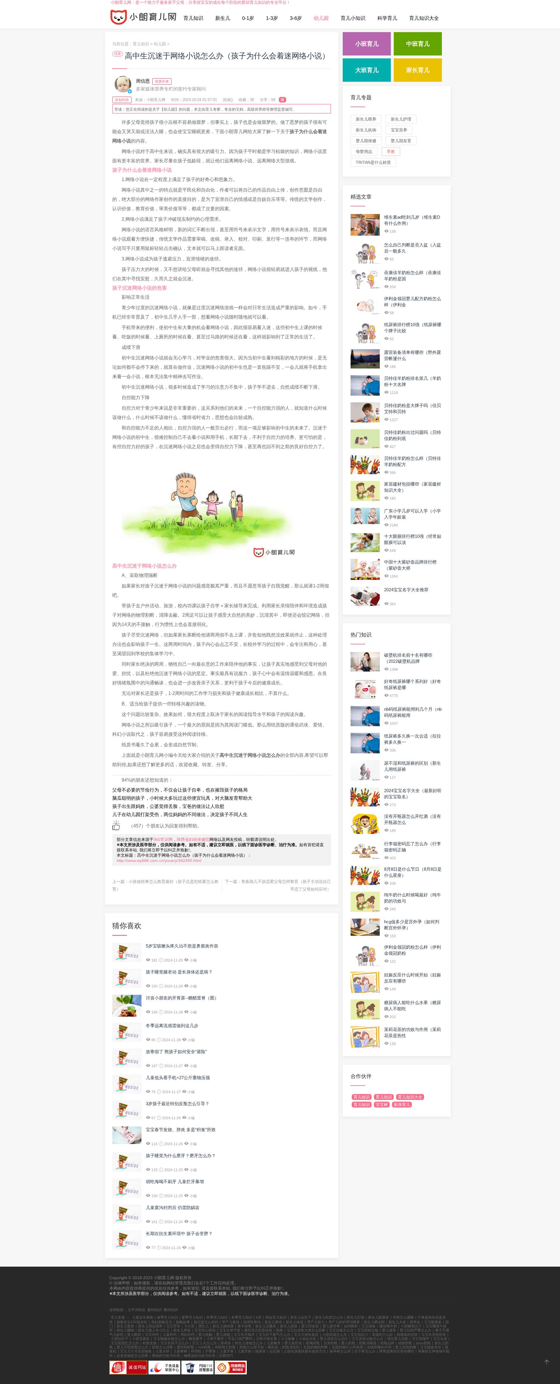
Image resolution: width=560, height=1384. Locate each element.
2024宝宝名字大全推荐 (406, 589)
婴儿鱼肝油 (293, 1343)
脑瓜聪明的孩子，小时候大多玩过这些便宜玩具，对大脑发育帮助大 (182, 798)
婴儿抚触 (205, 1335)
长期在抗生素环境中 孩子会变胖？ (179, 1233)
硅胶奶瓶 (405, 1343)
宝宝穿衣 (173, 1326)
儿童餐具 (274, 1343)
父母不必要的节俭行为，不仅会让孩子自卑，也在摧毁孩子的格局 (180, 789)
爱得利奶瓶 (185, 1347)
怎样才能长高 (266, 1339)
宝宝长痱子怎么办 (174, 1343)
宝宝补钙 (152, 1335)
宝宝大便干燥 (229, 1330)
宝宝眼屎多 (433, 1322)
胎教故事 (183, 1322)
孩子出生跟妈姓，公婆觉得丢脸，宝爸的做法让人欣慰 (168, 806)
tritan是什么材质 (373, 162)
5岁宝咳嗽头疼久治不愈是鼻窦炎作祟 (182, 945)
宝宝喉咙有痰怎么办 (169, 1339)
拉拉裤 (275, 1351)
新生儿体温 (294, 1322)
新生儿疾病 (366, 130)
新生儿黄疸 (273, 1322)
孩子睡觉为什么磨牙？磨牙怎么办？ (181, 1155)
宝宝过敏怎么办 (341, 1330)
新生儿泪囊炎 (265, 1326)
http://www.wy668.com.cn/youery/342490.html (159, 860)
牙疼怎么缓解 (403, 1317)
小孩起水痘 (307, 1339)
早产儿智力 (316, 1322)
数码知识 (155, 1310)
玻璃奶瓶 (313, 1343)
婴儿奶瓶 (348, 1343)
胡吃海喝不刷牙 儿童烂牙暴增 (175, 1181)
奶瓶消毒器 (368, 1343)
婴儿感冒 (389, 1330)
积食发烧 (150, 1343)
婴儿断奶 (134, 1335)
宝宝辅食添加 (430, 1347)
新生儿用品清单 (150, 1326)
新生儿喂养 (366, 119)
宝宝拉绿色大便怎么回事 (306, 1330)
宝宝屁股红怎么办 (125, 1343)
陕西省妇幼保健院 (193, 839)
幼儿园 (321, 18)
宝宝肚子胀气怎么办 (274, 1335)
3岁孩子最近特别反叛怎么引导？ (177, 1103)
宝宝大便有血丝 (306, 1335)
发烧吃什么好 (382, 1335)
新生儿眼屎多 (378, 1317)
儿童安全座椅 (142, 1317)
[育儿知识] (143, 18)
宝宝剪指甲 (420, 1339)
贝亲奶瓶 (330, 1343)
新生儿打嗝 (355, 1317)
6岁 (259, 1317)
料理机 (196, 1351)
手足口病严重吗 (240, 1339)
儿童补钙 (170, 1335)
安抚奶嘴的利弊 (315, 1347)
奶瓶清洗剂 (291, 1347)
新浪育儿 (402, 1104)
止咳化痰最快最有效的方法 (305, 1351)
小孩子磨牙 (215, 1339)
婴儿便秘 (223, 1335)
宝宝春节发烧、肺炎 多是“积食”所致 (181, 1129)
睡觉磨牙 (196, 1339)
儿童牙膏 (227, 1351)
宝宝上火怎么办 (204, 1343)
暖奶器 (273, 1347)
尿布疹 (225, 1343)
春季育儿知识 (167, 1317)
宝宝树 (382, 1104)
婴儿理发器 (310, 1326)
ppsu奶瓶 (423, 1343)
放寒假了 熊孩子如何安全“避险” (176, 1051)
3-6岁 (296, 18)
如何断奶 (351, 1326)
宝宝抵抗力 (359, 1335)
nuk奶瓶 (204, 1347)
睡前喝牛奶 (388, 1326)
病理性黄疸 (252, 1322)
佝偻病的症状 (407, 1335)
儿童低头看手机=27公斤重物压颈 (178, 1077)
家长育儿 (418, 70)
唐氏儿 (203, 1326)
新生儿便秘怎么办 (249, 1343)
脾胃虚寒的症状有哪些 (396, 1351)
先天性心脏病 (205, 1330)
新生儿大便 (397, 1322)
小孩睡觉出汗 (411, 1326)
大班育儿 (367, 70)
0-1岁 (248, 18)
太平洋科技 (136, 1310)
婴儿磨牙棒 (331, 1326)
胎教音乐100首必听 (132, 1322)
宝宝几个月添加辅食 (136, 1351)
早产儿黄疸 (230, 1322)
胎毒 (279, 1330)
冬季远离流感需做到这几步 (172, 1025)
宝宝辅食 (369, 1326)
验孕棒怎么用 (340, 1351)
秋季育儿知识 (217, 1317)
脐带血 (415, 1322)
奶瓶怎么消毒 (162, 1347)
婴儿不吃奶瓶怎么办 (132, 1347)
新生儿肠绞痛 (223, 1326)
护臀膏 (210, 1351)
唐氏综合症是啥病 (258, 1330)
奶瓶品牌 (387, 1343)
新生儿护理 (401, 119)
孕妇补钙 (188, 1335)
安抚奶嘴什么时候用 (347, 1347)
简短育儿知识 (275, 1317)
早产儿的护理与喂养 (344, 1322)
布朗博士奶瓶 (225, 1347)
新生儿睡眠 (125, 1330)
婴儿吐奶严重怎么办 (415, 1330)
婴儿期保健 (366, 140)
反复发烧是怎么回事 (132, 1356)
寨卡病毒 (244, 1326)
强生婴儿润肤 (397, 1339)
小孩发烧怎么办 (334, 1335)
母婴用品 (364, 151)
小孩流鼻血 (141, 1339)
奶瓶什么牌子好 (251, 1347)
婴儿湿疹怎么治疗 (334, 1339)
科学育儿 (387, 18)
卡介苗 (189, 1326)
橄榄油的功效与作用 (199, 1356)
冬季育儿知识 (241, 1317)
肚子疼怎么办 (364, 1351)
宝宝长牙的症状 (433, 1335)
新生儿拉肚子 (300, 1317)
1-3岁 (272, 18)
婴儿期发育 (401, 140)
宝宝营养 (399, 130)
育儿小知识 (353, 18)
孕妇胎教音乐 (161, 1322)
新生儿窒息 (125, 1326)
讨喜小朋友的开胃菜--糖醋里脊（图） (182, 997)
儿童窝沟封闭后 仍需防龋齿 (173, 1207)
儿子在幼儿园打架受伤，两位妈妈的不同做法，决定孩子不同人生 (180, 814)
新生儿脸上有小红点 (153, 1330)
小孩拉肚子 (119, 1339)
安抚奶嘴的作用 (379, 1347)
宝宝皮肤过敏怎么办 (367, 1339)
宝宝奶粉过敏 (367, 1330)
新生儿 (222, 18)
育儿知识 (193, 18)
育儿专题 (361, 97)
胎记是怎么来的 (206, 1322)
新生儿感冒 (289, 1326)
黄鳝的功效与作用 (166, 1356)
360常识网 (163, 839)
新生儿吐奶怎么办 (329, 1317)
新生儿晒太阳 (374, 1322)
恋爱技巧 (226, 1356)
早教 (391, 151)
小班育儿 (367, 44)
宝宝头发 (440, 1339)
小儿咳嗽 (288, 1339)
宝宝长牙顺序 (244, 1335)
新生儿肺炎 (182, 1330)
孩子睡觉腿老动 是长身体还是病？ (179, 971)
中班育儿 (418, 44)
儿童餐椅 (180, 1351)
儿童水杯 (162, 1351)
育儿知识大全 (424, 18)
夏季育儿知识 (192, 1317)
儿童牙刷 (244, 1351)
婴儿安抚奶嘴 (405, 1347)
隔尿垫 (260, 1351)
